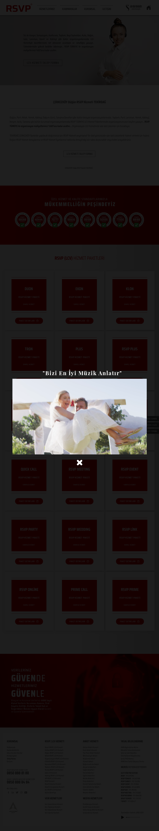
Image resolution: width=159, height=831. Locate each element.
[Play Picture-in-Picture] (137, 450)
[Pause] (16, 450)
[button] (79, 462)
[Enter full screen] (143, 450)
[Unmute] (22, 450)
